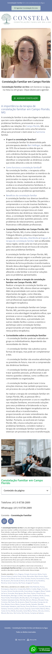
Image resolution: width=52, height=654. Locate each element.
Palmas (34, 611)
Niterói (42, 609)
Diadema (35, 595)
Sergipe (28, 583)
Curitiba (20, 595)
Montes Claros (10, 604)
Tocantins (36, 583)
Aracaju (40, 602)
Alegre (39, 589)
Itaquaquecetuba (13, 600)
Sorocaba (11, 593)
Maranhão (30, 576)
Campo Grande (25, 604)
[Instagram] (11, 521)
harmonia (40, 132)
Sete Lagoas (27, 595)
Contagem (36, 591)
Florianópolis (14, 598)
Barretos (10, 613)
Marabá (40, 604)
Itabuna (41, 613)
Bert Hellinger (34, 145)
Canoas (46, 595)
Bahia (40, 574)
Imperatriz (13, 589)
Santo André (35, 609)
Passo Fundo (5, 598)
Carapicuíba (22, 589)
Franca (42, 587)
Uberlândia (33, 238)
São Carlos (17, 613)
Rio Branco (34, 606)
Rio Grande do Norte (18, 581)
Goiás (24, 576)
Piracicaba (33, 602)
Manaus (34, 600)
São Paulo (21, 583)
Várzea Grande (12, 591)
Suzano (21, 609)
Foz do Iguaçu (35, 598)
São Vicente (25, 613)
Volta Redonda (34, 587)
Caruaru (4, 591)
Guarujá (27, 609)
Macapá (41, 600)
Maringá (14, 595)
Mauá (43, 591)
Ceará (44, 574)
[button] (47, 491)
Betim (17, 604)
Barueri (28, 600)
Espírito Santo (17, 576)
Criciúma (4, 602)
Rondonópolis (5, 595)
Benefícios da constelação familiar (21, 195)
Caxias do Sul (5, 611)
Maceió (3, 613)
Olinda (13, 611)
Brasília (22, 598)
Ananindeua (28, 591)
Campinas (33, 613)
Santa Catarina (13, 583)
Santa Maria (27, 611)
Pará (22, 578)
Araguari (44, 238)
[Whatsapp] (4, 521)
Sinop (46, 600)
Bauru (28, 598)
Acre (15, 574)
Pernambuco (40, 578)
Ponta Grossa (40, 593)
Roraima (4, 583)
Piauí (47, 578)
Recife (41, 595)
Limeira (46, 611)
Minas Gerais (15, 578)
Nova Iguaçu (19, 593)
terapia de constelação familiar (20, 241)
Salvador (34, 604)
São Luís (41, 611)
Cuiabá (33, 589)
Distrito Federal (6, 576)
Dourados (19, 611)
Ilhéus (48, 609)
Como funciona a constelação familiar (23, 167)
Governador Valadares (8, 606)
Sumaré (44, 589)
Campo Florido (33, 126)
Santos (33, 593)
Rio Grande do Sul (32, 581)
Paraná (33, 578)
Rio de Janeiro (5, 581)
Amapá (26, 574)
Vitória (42, 598)
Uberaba (23, 238)
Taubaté (4, 600)
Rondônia (41, 581)
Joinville (20, 591)
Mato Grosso (39, 576)
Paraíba (27, 578)
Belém (28, 589)
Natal (27, 602)
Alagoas (21, 574)
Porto (28, 606)
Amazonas (33, 574)
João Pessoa (21, 606)
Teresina (10, 609)
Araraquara (5, 589)
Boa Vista (27, 593)
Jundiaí (16, 609)
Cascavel (41, 606)
